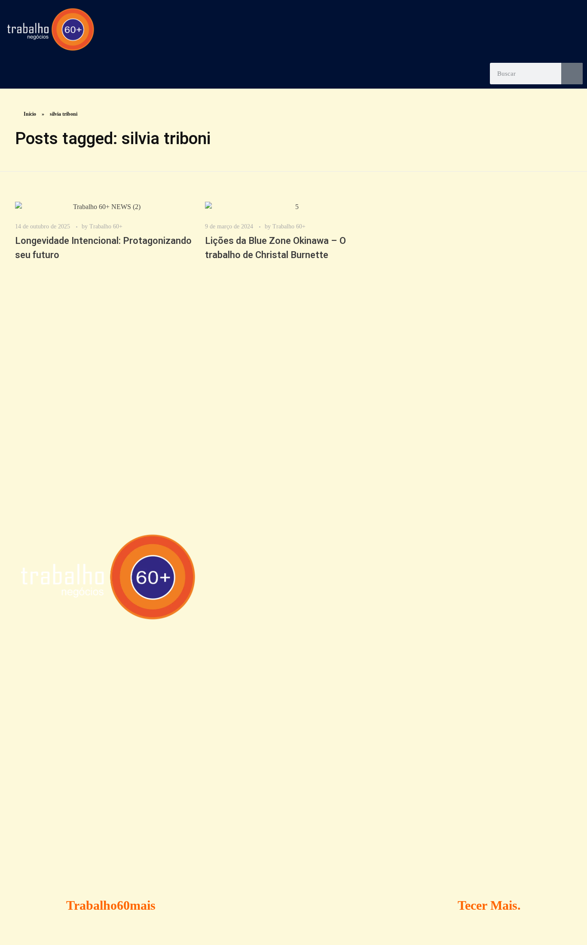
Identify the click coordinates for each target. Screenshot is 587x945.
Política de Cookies (292, 716)
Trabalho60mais (111, 905)
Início (30, 114)
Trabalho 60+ (105, 226)
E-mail (402, 810)
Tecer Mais (487, 905)
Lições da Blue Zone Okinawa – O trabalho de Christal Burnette (275, 248)
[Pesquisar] (572, 73)
